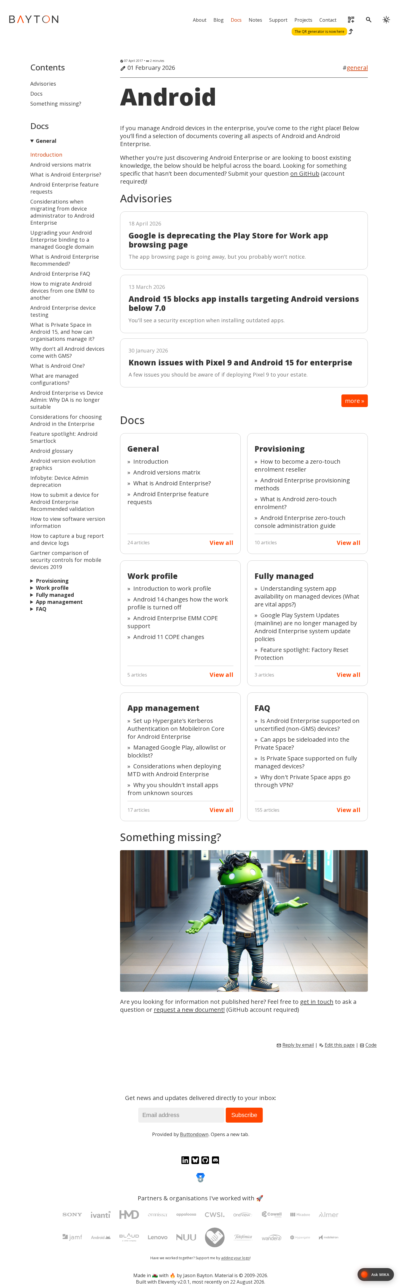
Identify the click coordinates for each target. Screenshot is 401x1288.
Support (278, 20)
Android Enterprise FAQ (60, 273)
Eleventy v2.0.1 (174, 1282)
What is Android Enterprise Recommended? (64, 260)
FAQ (41, 608)
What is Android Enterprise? (65, 174)
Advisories (43, 83)
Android (168, 96)
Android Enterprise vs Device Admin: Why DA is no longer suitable (66, 399)
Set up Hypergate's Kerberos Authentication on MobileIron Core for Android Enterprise (175, 728)
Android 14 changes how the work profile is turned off (177, 603)
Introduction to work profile (172, 588)
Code (371, 1045)
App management (59, 601)
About (199, 20)
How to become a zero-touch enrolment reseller (298, 465)
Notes (255, 20)
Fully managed (55, 594)
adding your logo (235, 1257)
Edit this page (340, 1045)
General (46, 140)
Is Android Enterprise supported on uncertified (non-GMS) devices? (307, 725)
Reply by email (298, 1045)
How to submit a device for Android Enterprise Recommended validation (64, 501)
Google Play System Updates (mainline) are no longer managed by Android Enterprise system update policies (306, 627)
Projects (303, 20)
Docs (236, 20)
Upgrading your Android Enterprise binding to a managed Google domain (62, 239)
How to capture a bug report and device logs (67, 539)
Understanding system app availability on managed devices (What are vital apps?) (307, 596)
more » (354, 401)
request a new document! (189, 1010)
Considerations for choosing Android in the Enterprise (66, 420)
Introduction (46, 154)
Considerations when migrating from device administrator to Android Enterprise (62, 212)
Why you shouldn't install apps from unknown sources (172, 789)
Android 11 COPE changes (168, 637)
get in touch (316, 1002)
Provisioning (52, 580)
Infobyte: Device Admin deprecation (59, 481)
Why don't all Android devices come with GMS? (67, 352)
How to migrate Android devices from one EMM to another (62, 290)
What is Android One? (57, 365)
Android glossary (51, 450)
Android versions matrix (60, 164)
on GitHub (304, 173)
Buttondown (194, 1134)
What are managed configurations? (54, 379)
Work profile (52, 587)
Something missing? (55, 103)
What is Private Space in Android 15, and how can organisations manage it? (62, 331)
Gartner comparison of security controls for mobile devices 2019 (65, 559)
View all (221, 543)
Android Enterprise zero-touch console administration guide (300, 522)
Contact (327, 20)
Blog (218, 20)
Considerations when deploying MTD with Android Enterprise (174, 770)
